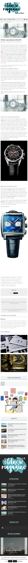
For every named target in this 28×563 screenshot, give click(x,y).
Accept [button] (10, 561)
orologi (3, 285)
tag (7, 285)
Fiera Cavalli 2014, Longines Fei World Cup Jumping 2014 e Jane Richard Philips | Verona (14, 310)
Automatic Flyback (5, 277)
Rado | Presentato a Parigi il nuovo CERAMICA (14, 349)
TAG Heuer (12, 285)
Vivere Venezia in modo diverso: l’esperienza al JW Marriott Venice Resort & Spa (16, 435)
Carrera (19, 277)
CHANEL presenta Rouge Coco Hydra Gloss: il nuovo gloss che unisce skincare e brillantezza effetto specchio (16, 496)
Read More (19, 561)
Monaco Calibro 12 (18, 282)
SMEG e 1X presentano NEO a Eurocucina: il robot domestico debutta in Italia (16, 440)
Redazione (3, 41)
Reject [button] (15, 561)
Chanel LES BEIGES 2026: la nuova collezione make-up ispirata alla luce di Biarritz (17, 507)
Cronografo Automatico (6, 282)
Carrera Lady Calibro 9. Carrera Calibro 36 (10, 280)
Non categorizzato (18, 41)
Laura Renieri (11, 426)
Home (2, 21)
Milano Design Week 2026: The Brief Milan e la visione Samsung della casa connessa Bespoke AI (16, 446)
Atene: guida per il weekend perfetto (14, 550)
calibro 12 (13, 277)
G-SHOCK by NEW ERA (14, 368)
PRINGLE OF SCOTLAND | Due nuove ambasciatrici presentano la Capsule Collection (14, 302)
